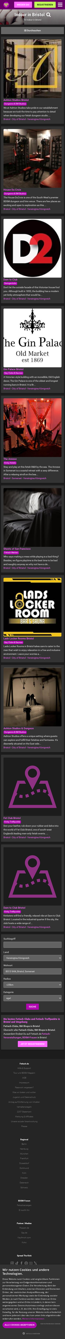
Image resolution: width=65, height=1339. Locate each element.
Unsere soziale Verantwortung (24, 1121)
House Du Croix (12, 189)
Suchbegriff (10, 938)
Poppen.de (24, 1228)
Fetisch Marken (11, 552)
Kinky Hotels (10, 463)
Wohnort (8, 965)
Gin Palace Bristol (14, 369)
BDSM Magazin (28, 1073)
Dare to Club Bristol (14, 907)
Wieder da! (23, 4)
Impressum (24, 1082)
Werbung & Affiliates (24, 1116)
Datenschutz (30, 1097)
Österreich (24, 1183)
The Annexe (10, 459)
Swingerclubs (10, 283)
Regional (24, 1139)
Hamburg (24, 1149)
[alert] (32, 1302)
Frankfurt (24, 1158)
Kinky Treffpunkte (12, 822)
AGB (24, 1078)
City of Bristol (19, 119)
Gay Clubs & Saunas (13, 373)
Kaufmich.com (24, 1237)
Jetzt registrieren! (32, 1044)
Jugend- (16, 1097)
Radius (7, 978)
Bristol (7, 119)
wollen (33, 1092)
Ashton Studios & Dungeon (19, 728)
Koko (24, 1242)
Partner (20, 1223)
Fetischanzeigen (24, 1205)
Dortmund (24, 1168)
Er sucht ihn (24, 1210)
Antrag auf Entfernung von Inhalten (24, 1102)
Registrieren (45, 4)
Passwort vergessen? (24, 1087)
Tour (15, 1073)
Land (6, 952)
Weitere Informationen (33, 1318)
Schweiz (24, 1187)
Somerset (17, 478)
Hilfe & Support (24, 1068)
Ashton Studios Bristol (16, 100)
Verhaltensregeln (24, 1107)
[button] (32, 1333)
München (24, 1154)
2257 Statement (24, 1112)
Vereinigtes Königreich (38, 119)
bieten (23, 1092)
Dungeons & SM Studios (15, 104)
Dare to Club (10, 279)
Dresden (24, 1178)
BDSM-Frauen (29, 1037)
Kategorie (9, 992)
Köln (24, 1173)
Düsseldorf (24, 1163)
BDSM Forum (24, 1201)
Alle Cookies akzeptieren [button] (20, 1324)
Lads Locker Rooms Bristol (19, 638)
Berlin (24, 1144)
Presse (24, 1126)
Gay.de (24, 1233)
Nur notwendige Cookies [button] (50, 1324)
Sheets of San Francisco (17, 548)
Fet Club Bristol (12, 818)
